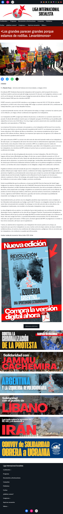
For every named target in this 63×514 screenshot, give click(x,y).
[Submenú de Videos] (46, 25)
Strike (31, 235)
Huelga (3, 235)
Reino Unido (22, 235)
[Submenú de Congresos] (25, 25)
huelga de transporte (12, 235)
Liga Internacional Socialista (13, 465)
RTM (27, 235)
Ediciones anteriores (31, 326)
